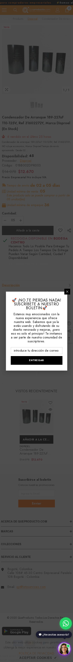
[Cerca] (67, 292)
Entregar (36, 360)
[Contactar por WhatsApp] (66, 623)
